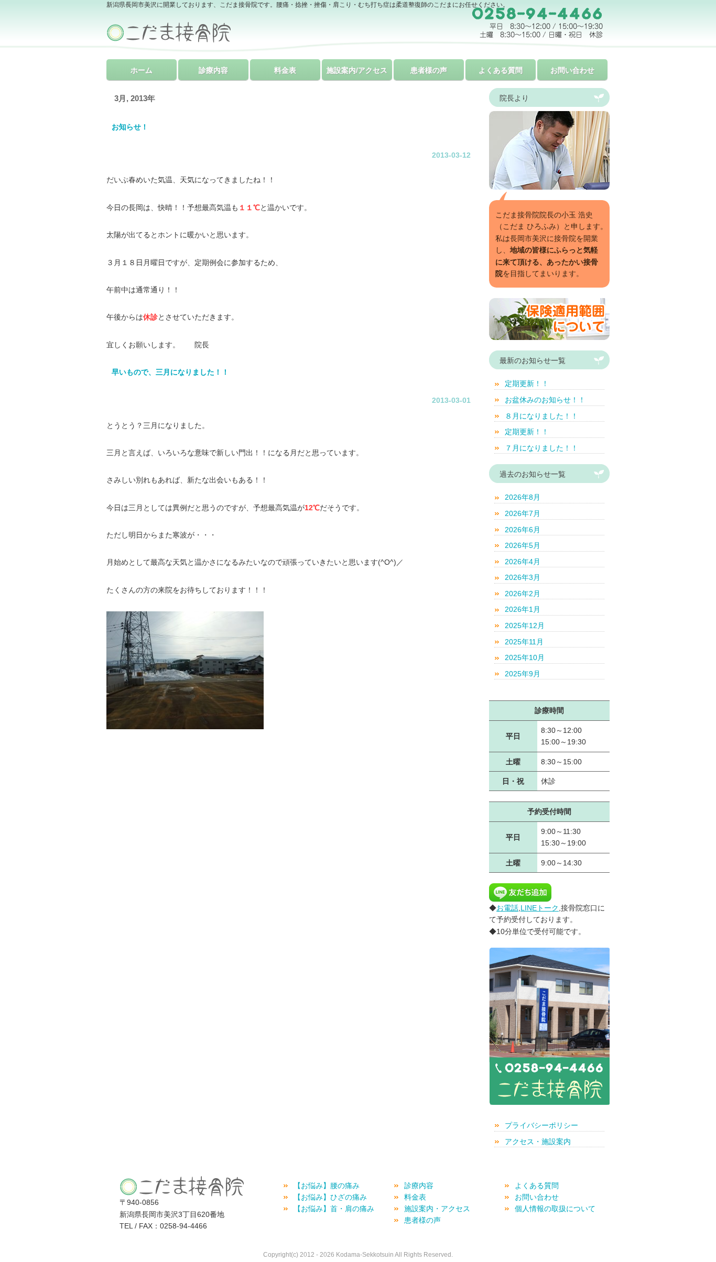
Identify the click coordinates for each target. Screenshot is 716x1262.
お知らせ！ (130, 127)
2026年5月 (522, 545)
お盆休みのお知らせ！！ (545, 400)
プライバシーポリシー (541, 1125)
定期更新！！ (527, 383)
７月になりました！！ (541, 448)
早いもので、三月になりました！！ (170, 372)
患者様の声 (428, 70)
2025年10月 (525, 657)
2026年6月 (522, 529)
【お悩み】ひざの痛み (330, 1197)
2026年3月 (522, 577)
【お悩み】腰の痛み (327, 1185)
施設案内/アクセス (357, 70)
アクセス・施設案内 (538, 1141)
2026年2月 (522, 593)
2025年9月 (522, 674)
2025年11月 (524, 642)
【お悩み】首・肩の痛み (334, 1208)
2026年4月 (522, 561)
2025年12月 (525, 625)
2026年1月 (522, 609)
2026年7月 (522, 513)
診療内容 (213, 70)
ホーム (142, 70)
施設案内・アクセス (437, 1208)
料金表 (285, 70)
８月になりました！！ (541, 416)
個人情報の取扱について (555, 1208)
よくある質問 (501, 70)
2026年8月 (522, 497)
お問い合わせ (572, 70)
